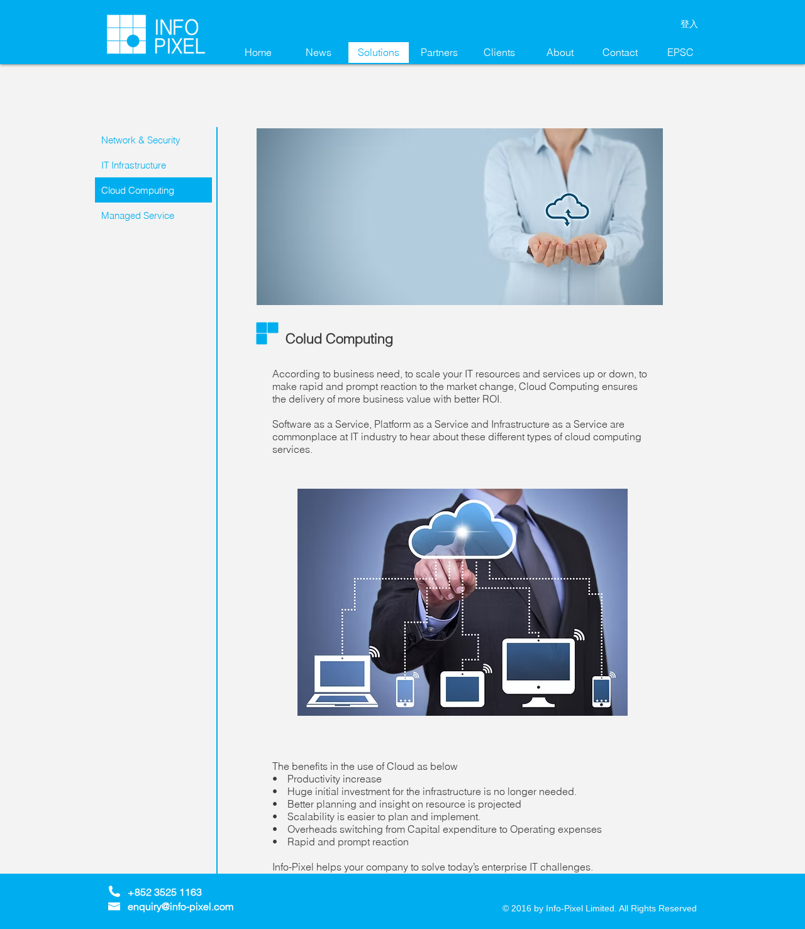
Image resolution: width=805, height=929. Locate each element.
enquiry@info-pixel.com (180, 906)
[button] (153, 190)
